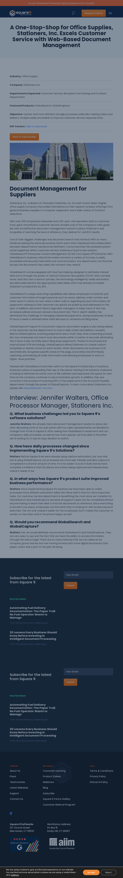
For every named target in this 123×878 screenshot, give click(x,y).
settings (15, 875)
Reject (108, 872)
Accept (91, 872)
